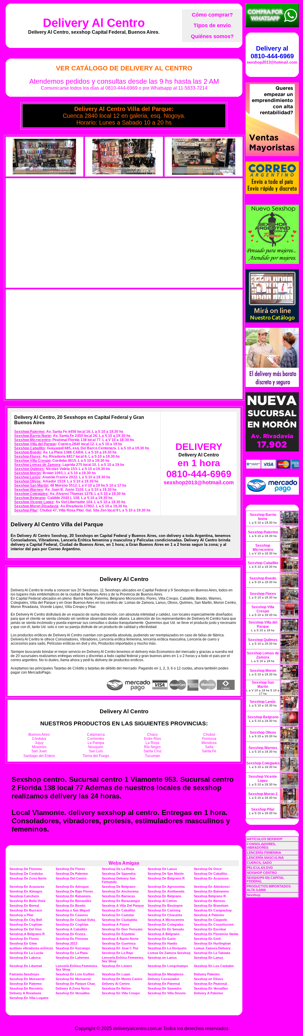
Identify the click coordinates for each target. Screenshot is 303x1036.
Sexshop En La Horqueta (167, 948)
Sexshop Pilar (26, 510)
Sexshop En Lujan (116, 974)
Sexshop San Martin (31, 485)
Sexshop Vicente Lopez (34, 502)
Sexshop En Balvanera (211, 891)
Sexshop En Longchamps (168, 966)
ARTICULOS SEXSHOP (264, 839)
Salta (209, 747)
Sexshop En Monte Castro (122, 979)
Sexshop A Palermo (209, 915)
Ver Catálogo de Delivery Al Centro (124, 68)
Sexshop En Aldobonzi (212, 886)
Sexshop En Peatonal (210, 983)
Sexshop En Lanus (208, 957)
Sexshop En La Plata (72, 953)
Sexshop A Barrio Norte (120, 938)
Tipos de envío (212, 25)
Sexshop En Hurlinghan (212, 943)
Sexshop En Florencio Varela (216, 934)
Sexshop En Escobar (210, 929)
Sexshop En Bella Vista (27, 901)
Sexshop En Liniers (117, 966)
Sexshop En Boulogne (165, 905)
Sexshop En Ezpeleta (118, 934)
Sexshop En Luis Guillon (75, 974)
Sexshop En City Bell (25, 920)
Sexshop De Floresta (25, 869)
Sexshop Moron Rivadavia (36, 506)
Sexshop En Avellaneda (166, 891)
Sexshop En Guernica (119, 943)
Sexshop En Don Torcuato (122, 929)
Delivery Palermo (207, 974)
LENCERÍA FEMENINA (264, 852)
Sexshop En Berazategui (121, 901)
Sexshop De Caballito (210, 873)
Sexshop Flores (27, 456)
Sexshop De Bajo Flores (74, 891)
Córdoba (39, 739)
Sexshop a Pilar (21, 915)
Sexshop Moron (27, 473)
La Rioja (152, 743)
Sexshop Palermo (29, 432)
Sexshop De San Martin (166, 873)
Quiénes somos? (212, 36)
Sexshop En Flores (24, 938)
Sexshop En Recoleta (26, 988)
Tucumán (152, 756)
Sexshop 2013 (66, 943)
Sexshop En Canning (164, 910)
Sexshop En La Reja (117, 953)
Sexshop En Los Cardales (214, 966)
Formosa (209, 739)
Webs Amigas (124, 863)
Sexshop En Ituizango (73, 948)
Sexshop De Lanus (162, 869)
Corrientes (95, 739)
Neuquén (95, 747)
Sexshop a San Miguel (73, 910)
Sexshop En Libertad (25, 966)
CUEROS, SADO (259, 862)
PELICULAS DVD (260, 867)
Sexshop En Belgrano (164, 896)
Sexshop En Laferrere (72, 957)
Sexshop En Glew (23, 943)
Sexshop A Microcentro (166, 920)
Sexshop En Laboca (25, 957)
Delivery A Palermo (208, 993)
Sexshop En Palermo (25, 983)
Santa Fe (209, 751)
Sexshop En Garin (162, 938)
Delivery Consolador (163, 979)
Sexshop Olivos (27, 481)
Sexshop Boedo (27, 452)
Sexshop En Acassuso (211, 878)
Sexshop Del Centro (71, 878)
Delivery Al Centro (94, 22)
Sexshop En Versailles (211, 988)
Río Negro (152, 747)
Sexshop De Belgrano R (166, 878)
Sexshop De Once (208, 869)
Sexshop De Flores (70, 869)
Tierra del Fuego (96, 756)
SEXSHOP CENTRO (262, 872)
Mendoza (209, 743)
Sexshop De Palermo (72, 873)
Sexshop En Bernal (24, 905)
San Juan (39, 751)
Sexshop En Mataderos (165, 974)
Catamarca (96, 734)
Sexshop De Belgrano (119, 886)
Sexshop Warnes (28, 490)
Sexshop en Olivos (208, 979)
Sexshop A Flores (115, 924)
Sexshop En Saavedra (164, 988)
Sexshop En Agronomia (166, 886)
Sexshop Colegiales (31, 494)
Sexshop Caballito (29, 448)
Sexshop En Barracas (118, 896)
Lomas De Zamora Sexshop (169, 953)
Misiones (39, 747)
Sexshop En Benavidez (73, 901)
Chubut (209, 734)
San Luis (96, 751)
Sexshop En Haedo (162, 943)
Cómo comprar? (212, 15)
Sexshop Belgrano (29, 498)
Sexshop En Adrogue (72, 886)
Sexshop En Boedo (71, 905)
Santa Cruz (153, 751)
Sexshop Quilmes (29, 469)
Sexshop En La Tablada (212, 953)
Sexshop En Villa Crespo (121, 993)
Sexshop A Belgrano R (27, 934)
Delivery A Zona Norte (73, 988)
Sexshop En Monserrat (27, 979)
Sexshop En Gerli (207, 938)
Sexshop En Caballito (118, 910)
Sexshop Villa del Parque (35, 444)
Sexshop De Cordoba (26, 873)
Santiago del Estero (39, 756)
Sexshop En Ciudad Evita (75, 920)
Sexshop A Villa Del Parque (123, 905)
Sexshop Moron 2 (263, 794)
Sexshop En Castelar (118, 915)
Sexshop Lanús (27, 477)
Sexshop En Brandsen (211, 905)
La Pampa (96, 743)
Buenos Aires (39, 734)
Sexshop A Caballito (71, 929)
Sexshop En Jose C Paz (120, 948)
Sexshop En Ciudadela (119, 920)
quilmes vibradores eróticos (31, 948)
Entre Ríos (152, 739)
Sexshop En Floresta (72, 938)
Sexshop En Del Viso (25, 929)
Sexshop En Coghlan (25, 924)
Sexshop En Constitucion (214, 924)
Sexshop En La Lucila (26, 953)
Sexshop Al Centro (162, 901)
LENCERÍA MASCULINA (265, 857)
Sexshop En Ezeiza (70, 934)
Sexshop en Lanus (162, 957)
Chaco (152, 734)
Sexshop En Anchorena (120, 891)
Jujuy (39, 743)
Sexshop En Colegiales (165, 924)
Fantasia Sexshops (24, 974)
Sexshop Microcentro (32, 440)
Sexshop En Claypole (210, 920)
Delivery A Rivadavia (25, 993)
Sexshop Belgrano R (210, 896)
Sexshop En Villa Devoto (167, 993)
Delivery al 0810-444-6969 (272, 52)
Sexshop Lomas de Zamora (37, 465)
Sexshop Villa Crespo (32, 461)
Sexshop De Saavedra (119, 873)
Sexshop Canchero (24, 896)
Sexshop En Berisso (209, 901)
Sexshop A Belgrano (164, 934)
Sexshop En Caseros (72, 915)
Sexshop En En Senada (166, 929)
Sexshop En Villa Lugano (29, 998)
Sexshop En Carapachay (213, 910)
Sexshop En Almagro (25, 891)
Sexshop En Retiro (116, 988)
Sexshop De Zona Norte (27, 878)
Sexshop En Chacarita (165, 915)
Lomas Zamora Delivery (212, 948)
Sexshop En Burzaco (25, 910)
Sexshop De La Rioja (118, 869)
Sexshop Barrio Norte (32, 436)
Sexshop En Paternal (164, 983)
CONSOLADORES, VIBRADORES (261, 845)
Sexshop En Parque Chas (75, 983)
